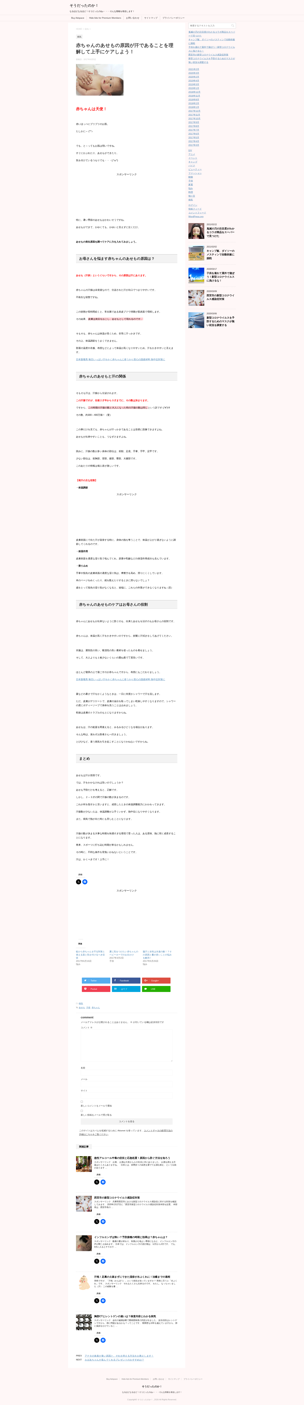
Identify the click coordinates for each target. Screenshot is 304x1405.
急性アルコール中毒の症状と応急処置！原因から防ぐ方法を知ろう (132, 1158)
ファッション (195, 173)
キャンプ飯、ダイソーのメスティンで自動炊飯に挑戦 (220, 254)
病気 (81, 1003)
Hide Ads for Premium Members (105, 18)
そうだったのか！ (84, 5)
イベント (192, 158)
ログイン (192, 205)
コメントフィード (197, 212)
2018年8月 (193, 99)
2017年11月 (194, 114)
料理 (190, 192)
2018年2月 (193, 103)
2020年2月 (193, 77)
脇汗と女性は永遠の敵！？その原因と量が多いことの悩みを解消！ (157, 954)
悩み (190, 188)
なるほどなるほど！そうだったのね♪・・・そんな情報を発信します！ (152, 1392)
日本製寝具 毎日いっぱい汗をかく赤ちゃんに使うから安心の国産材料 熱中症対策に (120, 359)
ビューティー (195, 169)
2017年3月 (193, 145)
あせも (82, 1007)
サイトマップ (151, 18)
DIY (190, 150)
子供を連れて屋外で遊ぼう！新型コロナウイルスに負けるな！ (220, 277)
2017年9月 (193, 122)
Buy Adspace (77, 18)
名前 (83, 1068)
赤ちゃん (96, 1007)
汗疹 (88, 1007)
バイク (191, 165)
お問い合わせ (132, 18)
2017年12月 (194, 111)
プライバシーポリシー (173, 18)
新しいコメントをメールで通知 (96, 1105)
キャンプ (192, 162)
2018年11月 (194, 95)
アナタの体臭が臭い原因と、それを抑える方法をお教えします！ (119, 1355)
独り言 (191, 196)
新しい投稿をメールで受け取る (96, 1115)
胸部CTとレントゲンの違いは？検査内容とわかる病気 (125, 1316)
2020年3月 (193, 73)
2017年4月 (193, 141)
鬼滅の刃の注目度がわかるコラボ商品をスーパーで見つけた (220, 232)
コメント (86, 1027)
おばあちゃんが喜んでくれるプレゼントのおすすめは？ (114, 1359)
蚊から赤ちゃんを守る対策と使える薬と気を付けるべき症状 (90, 954)
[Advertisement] (126, 196)
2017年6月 (193, 133)
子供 (190, 180)
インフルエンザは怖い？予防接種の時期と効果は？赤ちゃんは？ (131, 1237)
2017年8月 (193, 126)
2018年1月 (193, 107)
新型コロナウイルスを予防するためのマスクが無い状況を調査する (220, 321)
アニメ (191, 154)
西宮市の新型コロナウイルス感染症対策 (117, 1197)
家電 (190, 184)
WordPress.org (195, 216)
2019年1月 (193, 88)
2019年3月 (193, 84)
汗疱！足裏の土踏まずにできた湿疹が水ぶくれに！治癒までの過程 (132, 1276)
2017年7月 (193, 130)
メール (84, 1079)
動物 (190, 177)
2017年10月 (194, 118)
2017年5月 (193, 137)
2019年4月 (193, 80)
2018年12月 (194, 92)
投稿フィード (195, 209)
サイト (84, 1090)
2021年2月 (193, 69)
